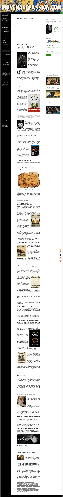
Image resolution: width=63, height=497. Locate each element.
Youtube (51, 42)
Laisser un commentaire (33, 49)
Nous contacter (4, 121)
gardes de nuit (35, 484)
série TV (25, 490)
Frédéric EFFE (26, 49)
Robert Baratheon (20, 489)
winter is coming (24, 491)
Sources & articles (4, 42)
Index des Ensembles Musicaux (6, 62)
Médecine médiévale (5, 38)
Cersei (26, 483)
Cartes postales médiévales (5, 79)
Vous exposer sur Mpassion (5, 120)
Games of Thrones (29, 484)
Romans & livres (4, 40)
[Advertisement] (28, 32)
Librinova (55, 27)
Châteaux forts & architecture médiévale (5, 18)
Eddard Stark (20, 484)
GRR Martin (26, 485)
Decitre (58, 27)
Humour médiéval (4, 29)
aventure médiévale (21, 483)
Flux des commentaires (5, 126)
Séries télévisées (25, 44)
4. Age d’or (47, 99)
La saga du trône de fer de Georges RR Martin (28, 47)
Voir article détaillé (57, 31)
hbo (30, 485)
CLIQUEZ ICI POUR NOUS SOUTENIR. (52, 47)
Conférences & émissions (5, 27)
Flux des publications (4, 125)
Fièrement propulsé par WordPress (6, 495)
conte (29, 483)
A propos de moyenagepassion (6, 127)
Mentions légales (4, 124)
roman (28, 489)
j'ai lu (33, 485)
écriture (36, 483)
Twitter (48, 42)
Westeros (19, 491)
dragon (32, 483)
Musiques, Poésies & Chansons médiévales (5, 21)
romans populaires (33, 489)
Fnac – (57, 26)
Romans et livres (20, 44)
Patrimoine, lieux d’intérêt (5, 31)
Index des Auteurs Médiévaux (6, 54)
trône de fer (29, 490)
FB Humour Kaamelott (56, 42)
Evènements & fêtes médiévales (4, 23)
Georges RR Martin (20, 485)
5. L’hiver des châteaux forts (54, 99)
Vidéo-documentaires (5, 25)
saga (38, 489)
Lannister (36, 485)
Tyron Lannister (35, 490)
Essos (24, 484)
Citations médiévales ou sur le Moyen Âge (6, 44)
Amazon (60, 26)
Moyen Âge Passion (6, 13)
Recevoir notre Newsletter (49, 51)
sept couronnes (20, 490)
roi (25, 489)
